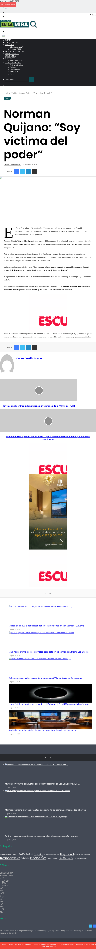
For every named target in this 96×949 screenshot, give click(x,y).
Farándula (14, 72)
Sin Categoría (66, 858)
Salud (12, 74)
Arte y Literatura (16, 65)
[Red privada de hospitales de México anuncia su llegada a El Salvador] (50, 719)
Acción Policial (25, 854)
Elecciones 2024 (16, 47)
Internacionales (14, 51)
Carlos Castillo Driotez (12, 165)
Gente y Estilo (13, 63)
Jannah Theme (7, 944)
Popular (48, 593)
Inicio (8, 40)
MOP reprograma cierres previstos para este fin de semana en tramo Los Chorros (49, 651)
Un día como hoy (80, 858)
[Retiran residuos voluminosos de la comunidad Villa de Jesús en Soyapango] (50, 667)
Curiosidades (15, 69)
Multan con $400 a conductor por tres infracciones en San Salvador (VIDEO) (46, 625)
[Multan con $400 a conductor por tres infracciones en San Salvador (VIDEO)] (50, 614)
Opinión (49, 858)
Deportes (10, 58)
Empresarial (12, 54)
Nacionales (11, 42)
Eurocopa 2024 (16, 60)
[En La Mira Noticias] (19, 27)
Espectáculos (78, 854)
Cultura (13, 67)
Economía (10, 56)
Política (9, 45)
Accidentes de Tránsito (9, 854)
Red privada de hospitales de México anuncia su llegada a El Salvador (42, 730)
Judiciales (25, 858)
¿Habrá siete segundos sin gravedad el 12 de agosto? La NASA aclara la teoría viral (49, 704)
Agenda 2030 (15, 49)
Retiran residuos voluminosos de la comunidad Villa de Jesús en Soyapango (45, 678)
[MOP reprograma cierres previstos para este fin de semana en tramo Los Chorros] (50, 640)
